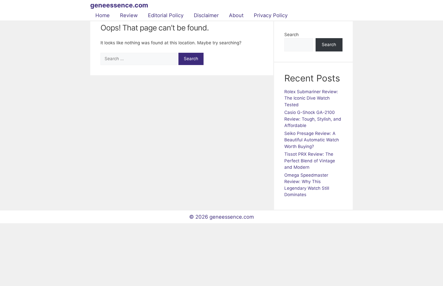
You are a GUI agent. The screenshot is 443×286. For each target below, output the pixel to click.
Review (129, 15)
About (236, 15)
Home (102, 15)
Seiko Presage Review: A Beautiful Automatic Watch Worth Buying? (311, 140)
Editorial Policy (166, 15)
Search (291, 34)
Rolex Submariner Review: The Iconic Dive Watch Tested (311, 98)
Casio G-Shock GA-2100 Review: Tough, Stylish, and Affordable (312, 119)
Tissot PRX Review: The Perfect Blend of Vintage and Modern (309, 161)
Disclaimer (206, 15)
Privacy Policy (271, 15)
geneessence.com (119, 5)
